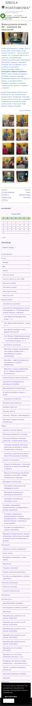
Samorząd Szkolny (10, 291)
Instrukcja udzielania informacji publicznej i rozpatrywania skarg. (15, 439)
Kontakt (5, 262)
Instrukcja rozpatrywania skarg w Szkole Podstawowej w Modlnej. (16, 455)
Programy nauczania (10, 568)
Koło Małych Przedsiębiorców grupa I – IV (15, 318)
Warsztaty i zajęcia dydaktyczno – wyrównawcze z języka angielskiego (17, 362)
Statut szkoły (8, 553)
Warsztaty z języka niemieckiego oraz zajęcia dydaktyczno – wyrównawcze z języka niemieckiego (16, 352)
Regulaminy (7, 564)
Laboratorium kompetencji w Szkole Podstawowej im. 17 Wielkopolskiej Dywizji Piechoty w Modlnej (16, 310)
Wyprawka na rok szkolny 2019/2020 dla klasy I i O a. (13, 656)
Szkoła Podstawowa (17, 5)
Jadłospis (6, 678)
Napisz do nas (8, 295)
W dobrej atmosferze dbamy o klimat (14, 393)
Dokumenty (5, 545)
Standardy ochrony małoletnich (14, 549)
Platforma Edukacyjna (9, 583)
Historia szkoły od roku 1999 (13, 279)
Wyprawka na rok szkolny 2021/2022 (12, 649)
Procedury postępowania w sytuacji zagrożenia (14, 528)
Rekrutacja (7, 612)
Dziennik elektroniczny (11, 591)
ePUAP (5, 271)
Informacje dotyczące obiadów (14, 674)
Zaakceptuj (9, 701)
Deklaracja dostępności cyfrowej (15, 434)
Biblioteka (5, 682)
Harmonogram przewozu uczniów (15, 607)
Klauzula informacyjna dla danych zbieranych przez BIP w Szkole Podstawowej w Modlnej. (16, 475)
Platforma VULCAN (10, 587)
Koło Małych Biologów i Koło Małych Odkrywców (14, 331)
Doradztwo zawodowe (12, 345)
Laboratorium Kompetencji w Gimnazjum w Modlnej (13, 383)
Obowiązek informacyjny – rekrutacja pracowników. (14, 493)
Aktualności (18, 15)
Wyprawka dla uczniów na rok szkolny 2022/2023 (14, 643)
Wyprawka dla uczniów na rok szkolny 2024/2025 (14, 630)
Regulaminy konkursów (12, 399)
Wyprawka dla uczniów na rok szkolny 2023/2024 (14, 636)
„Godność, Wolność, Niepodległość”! (16, 415)
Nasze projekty (7, 300)
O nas (3, 258)
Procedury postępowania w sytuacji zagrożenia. (16, 577)
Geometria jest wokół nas (12, 403)
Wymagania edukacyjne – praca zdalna (14, 558)
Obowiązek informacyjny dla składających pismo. (14, 487)
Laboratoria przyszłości (12, 304)
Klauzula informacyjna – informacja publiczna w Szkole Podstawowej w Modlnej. (17, 466)
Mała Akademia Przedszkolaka (14, 388)
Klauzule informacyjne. (11, 460)
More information (11, 696)
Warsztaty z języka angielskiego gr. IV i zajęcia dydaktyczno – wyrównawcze (16, 371)
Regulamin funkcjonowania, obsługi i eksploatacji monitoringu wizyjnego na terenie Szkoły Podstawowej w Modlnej (16, 537)
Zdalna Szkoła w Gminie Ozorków (15, 377)
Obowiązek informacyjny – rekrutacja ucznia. (14, 500)
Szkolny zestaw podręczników (14, 572)
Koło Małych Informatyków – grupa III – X (17, 324)
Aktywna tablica (9, 411)
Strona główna (7, 15)
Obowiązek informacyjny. (12, 482)
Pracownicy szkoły (10, 287)
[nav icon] (30, 7)
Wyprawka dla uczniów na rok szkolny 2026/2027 (14, 617)
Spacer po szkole (9, 283)
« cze (3, 237)
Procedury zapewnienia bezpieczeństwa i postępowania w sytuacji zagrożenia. (16, 507)
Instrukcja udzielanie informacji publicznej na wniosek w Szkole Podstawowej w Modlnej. (16, 447)
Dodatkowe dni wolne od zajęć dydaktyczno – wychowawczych (15, 662)
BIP (4, 266)
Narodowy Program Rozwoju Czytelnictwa (13, 421)
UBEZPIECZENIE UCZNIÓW (13, 603)
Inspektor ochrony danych (12, 430)
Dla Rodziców (6, 599)
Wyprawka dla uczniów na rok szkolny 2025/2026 (14, 623)
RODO (3, 426)
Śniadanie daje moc (10, 407)
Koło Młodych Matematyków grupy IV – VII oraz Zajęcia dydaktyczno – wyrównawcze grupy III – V (17, 338)
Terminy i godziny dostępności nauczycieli (14, 668)
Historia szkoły (8, 275)
